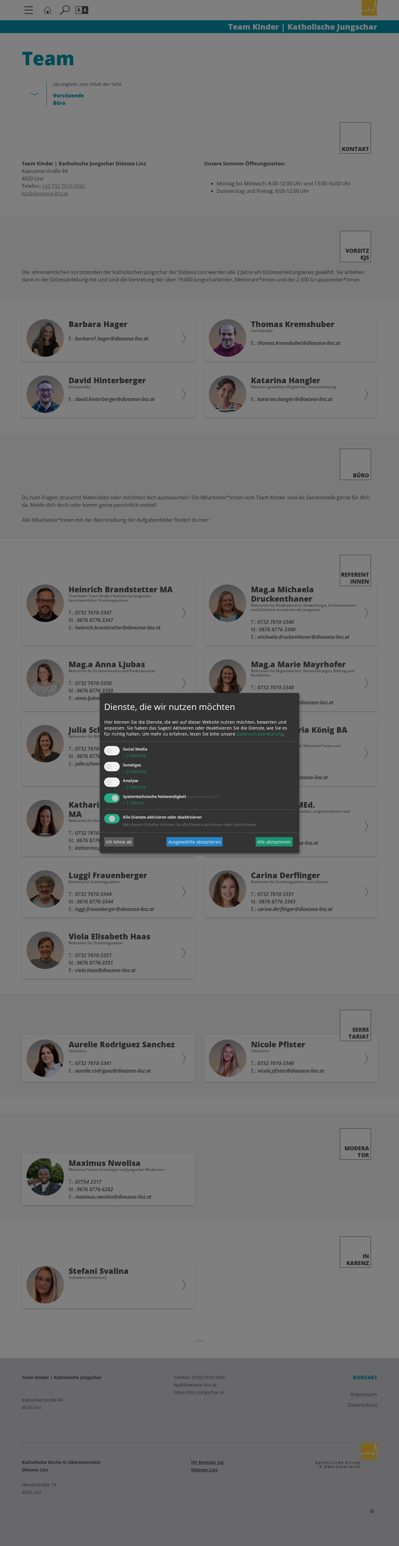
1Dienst (133, 803)
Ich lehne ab (119, 842)
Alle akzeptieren (274, 842)
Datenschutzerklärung (260, 734)
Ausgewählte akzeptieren (194, 842)
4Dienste (134, 771)
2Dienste (134, 755)
